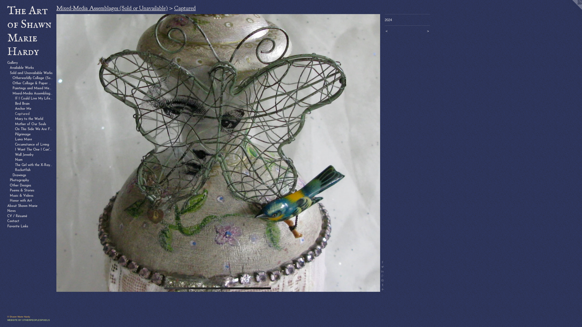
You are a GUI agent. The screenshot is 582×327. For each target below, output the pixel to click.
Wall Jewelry (24, 155)
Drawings (19, 175)
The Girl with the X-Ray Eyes (34, 165)
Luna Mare (23, 139)
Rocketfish (22, 170)
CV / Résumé (17, 216)
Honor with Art (21, 201)
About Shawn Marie (22, 206)
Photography (19, 180)
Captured (22, 114)
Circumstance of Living (32, 144)
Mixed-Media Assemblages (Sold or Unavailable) (33, 93)
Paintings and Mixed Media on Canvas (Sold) (33, 88)
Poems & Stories (22, 190)
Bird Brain (22, 104)
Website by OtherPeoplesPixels (28, 320)
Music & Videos (21, 196)
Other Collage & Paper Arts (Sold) (33, 83)
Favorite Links (17, 226)
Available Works (22, 68)
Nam (19, 160)
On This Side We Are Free (34, 129)
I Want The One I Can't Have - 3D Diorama (34, 149)
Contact (13, 221)
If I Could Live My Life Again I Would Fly (34, 98)
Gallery (12, 63)
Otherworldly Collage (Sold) (33, 78)
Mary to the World (29, 119)
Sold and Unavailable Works (31, 73)
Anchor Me (23, 109)
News (11, 211)
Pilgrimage (23, 134)
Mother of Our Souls (30, 124)
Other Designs (20, 185)
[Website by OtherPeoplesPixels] (573, 9)
